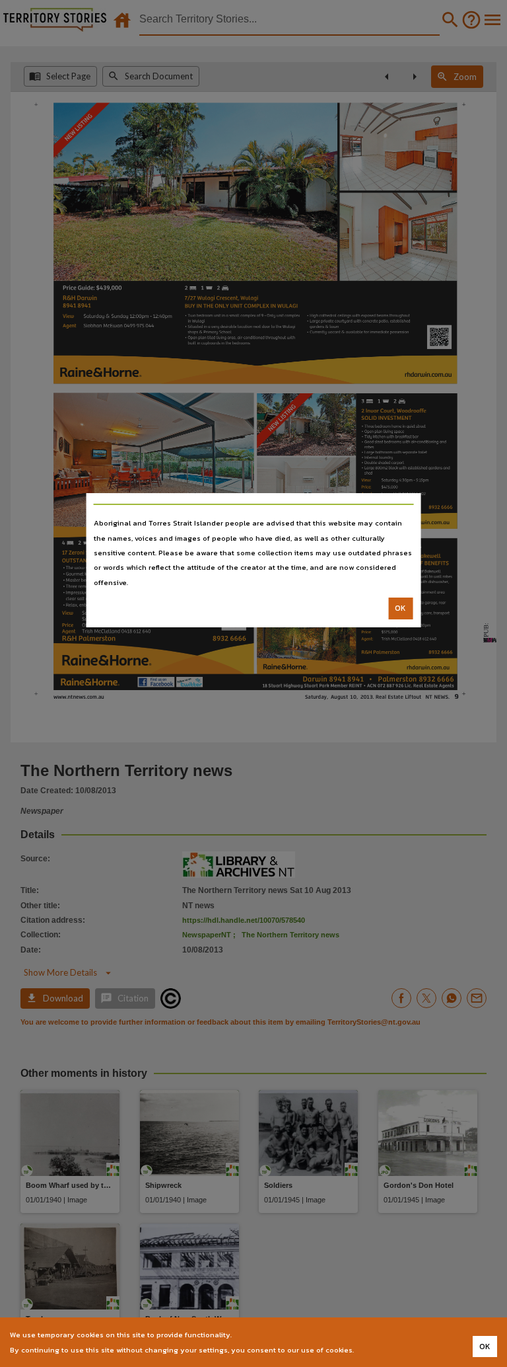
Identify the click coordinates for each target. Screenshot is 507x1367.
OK (400, 608)
